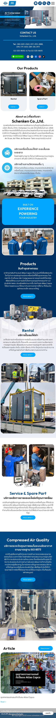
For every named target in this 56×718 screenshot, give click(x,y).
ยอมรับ (48, 713)
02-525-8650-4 (20, 50)
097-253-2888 (36, 44)
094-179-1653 (22, 47)
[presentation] (2, 86)
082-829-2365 (23, 44)
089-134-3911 (34, 47)
